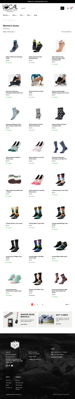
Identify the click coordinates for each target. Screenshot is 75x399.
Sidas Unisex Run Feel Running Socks (35, 57)
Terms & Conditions (57, 394)
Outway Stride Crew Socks (60, 190)
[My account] (68, 8)
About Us (8, 380)
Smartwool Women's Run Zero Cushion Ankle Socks (13, 125)
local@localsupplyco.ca (34, 359)
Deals (35, 15)
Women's (5, 15)
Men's (14, 15)
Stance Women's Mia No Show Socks (13, 158)
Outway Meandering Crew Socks (60, 224)
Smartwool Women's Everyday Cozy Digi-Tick (59, 158)
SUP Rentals (19, 385)
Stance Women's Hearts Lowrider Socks (59, 125)
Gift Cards (8, 382)
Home (4, 20)
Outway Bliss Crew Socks (36, 223)
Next (67, 304)
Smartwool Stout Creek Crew (36, 92)
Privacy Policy (66, 394)
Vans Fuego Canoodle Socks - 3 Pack (14, 191)
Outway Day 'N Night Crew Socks (14, 257)
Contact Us (9, 387)
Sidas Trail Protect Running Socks (14, 57)
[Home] (15, 341)
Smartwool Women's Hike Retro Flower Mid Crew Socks (59, 291)
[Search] (62, 8)
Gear (28, 15)
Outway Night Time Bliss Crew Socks (36, 257)
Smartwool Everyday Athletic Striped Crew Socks (60, 92)
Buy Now (58, 324)
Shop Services (19, 382)
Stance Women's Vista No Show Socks (36, 191)
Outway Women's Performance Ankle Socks (13, 290)
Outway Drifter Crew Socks (14, 223)
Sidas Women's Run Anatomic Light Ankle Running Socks (58, 58)
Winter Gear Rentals (19, 388)
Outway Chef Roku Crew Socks (36, 290)
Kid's (21, 15)
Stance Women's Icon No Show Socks (36, 158)
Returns (18, 380)
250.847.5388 (32, 356)
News (7, 385)
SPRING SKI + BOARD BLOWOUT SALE (37, 1)
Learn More (24, 324)
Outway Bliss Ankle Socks (59, 256)
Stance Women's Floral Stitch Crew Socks (36, 125)
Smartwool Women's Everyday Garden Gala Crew (14, 92)
